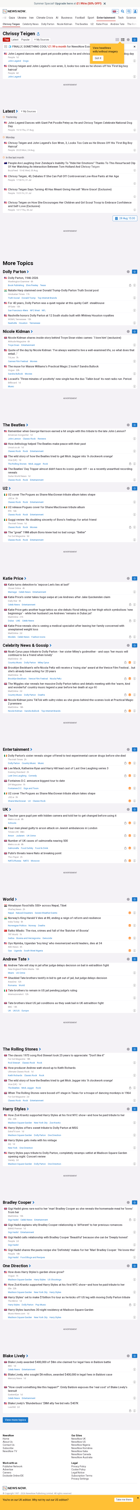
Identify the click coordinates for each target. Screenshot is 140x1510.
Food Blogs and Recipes (32, 1257)
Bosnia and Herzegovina (28, 938)
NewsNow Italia (79, 1451)
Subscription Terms (81, 1475)
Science (131, 17)
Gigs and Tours (31, 788)
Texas (43, 285)
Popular (25, 39)
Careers (7, 1472)
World (22, 985)
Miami (11, 973)
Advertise (8, 1469)
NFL (44, 310)
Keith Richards (15, 1075)
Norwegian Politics (17, 925)
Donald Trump (29, 298)
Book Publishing (16, 285)
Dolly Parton (47, 24)
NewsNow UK (78, 1438)
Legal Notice (78, 1472)
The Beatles (81, 24)
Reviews (42, 438)
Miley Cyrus (43, 662)
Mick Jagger (35, 464)
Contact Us (9, 1445)
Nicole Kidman (64, 24)
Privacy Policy (78, 1466)
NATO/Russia (14, 860)
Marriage (12, 592)
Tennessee (35, 323)
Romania (12, 985)
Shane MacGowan (17, 801)
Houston (23, 323)
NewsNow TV (10, 1451)
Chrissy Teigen (11, 24)
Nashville (12, 323)
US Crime (20, 973)
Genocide (47, 938)
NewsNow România (81, 1448)
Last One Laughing (17, 775)
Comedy (33, 775)
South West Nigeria (33, 950)
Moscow (35, 860)
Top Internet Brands (47, 298)
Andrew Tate (117, 24)
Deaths (41, 695)
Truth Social (14, 298)
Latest (15, 39)
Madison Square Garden (20, 1122)
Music (11, 386)
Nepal (11, 913)
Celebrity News (31, 24)
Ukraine (22, 17)
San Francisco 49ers (18, 310)
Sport (91, 17)
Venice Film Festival (38, 678)
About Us (8, 1441)
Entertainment (106, 17)
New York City (40, 1122)
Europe (25, 1010)
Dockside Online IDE (13, 1475)
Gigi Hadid (13, 1219)
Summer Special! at (67, 3)
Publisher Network (12, 1466)
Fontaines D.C (15, 788)
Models (12, 637)
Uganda (18, 950)
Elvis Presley (32, 285)
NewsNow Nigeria (80, 1445)
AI (57, 17)
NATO (26, 860)
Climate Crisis (44, 17)
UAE (18, 620)
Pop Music (41, 1304)
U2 (92, 24)
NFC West (35, 310)
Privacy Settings (80, 1478)
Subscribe (8, 1448)
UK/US (16, 1010)
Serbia (11, 938)
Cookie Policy (78, 1469)
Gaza (12, 17)
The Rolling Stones (17, 464)
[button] (42, 40)
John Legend (14, 61)
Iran (31, 17)
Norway (32, 925)
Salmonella (13, 848)
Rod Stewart (14, 1062)
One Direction (54, 1135)
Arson (11, 835)
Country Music (15, 662)
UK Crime (31, 835)
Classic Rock (29, 438)
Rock (25, 451)
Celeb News (25, 592)
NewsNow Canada (81, 1454)
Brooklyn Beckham (17, 678)
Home (6, 1438)
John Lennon (14, 438)
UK (9, 1010)
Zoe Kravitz (55, 1122)
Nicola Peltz (55, 678)
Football (80, 17)
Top (6, 39)
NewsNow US (78, 1441)
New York (12, 1148)
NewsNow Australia (81, 1457)
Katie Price (102, 24)
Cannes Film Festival (18, 361)
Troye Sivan (13, 345)
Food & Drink (41, 848)
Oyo (10, 950)
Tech (121, 17)
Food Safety (27, 848)
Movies (33, 361)
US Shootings (54, 1279)
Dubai (11, 620)
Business (66, 17)
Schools (12, 823)
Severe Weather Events (46, 913)
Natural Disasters (24, 913)
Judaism (20, 835)
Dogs (26, 61)
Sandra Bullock (15, 374)
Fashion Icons (38, 637)
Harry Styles (40, 1279)
